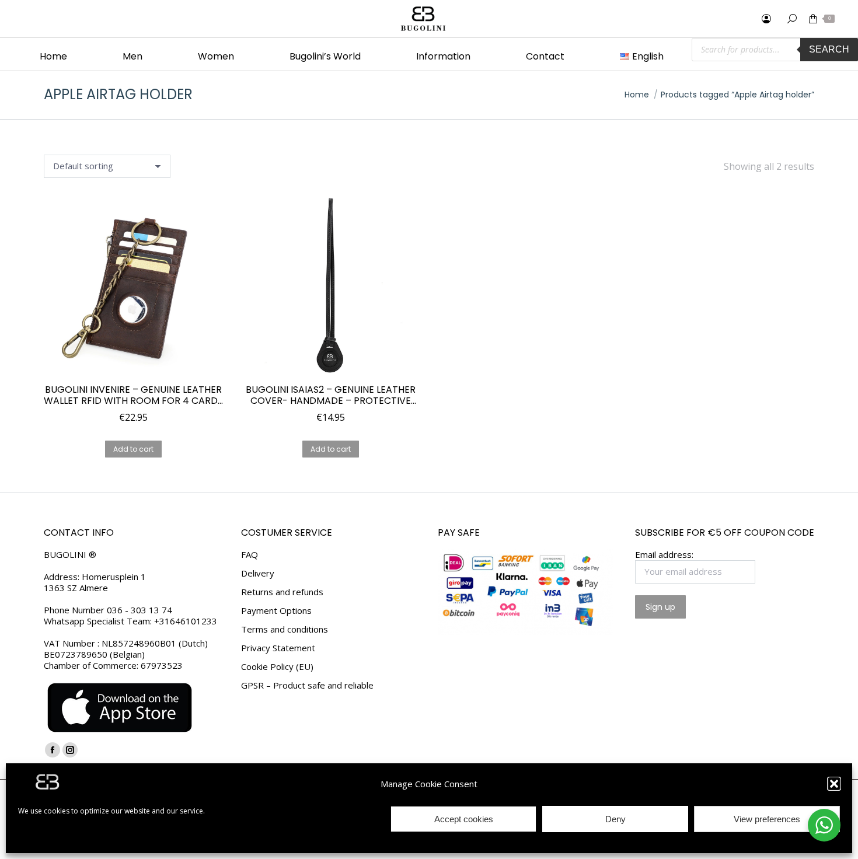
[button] (834, 784)
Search (829, 49)
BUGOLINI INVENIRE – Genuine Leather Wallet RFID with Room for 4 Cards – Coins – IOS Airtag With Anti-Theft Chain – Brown (133, 395)
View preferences (767, 819)
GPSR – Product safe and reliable (307, 685)
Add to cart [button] (133, 449)
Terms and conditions (284, 629)
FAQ (249, 554)
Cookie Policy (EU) (277, 666)
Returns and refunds (282, 592)
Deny (615, 819)
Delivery (257, 573)
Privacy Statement (278, 648)
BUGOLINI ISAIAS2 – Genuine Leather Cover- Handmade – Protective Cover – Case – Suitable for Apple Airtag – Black (331, 395)
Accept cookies (463, 819)
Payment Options (276, 610)
